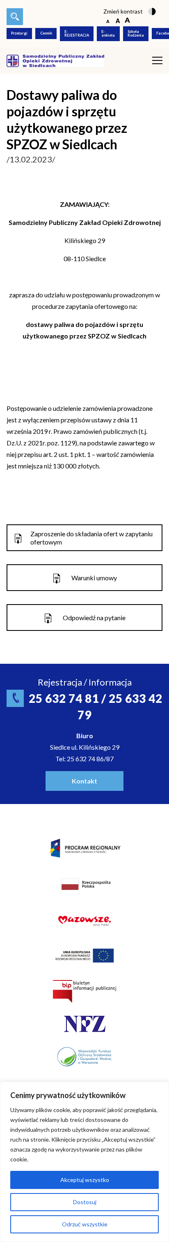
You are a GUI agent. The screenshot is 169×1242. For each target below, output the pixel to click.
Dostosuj (84, 1201)
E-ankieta (108, 33)
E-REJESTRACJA (76, 33)
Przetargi (19, 33)
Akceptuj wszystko (84, 1179)
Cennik (46, 33)
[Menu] (157, 61)
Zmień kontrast (123, 11)
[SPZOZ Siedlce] (55, 60)
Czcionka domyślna (107, 20)
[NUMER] (15, 16)
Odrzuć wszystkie (84, 1224)
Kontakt (84, 781)
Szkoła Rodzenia (136, 33)
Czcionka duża (127, 20)
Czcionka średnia (117, 20)
